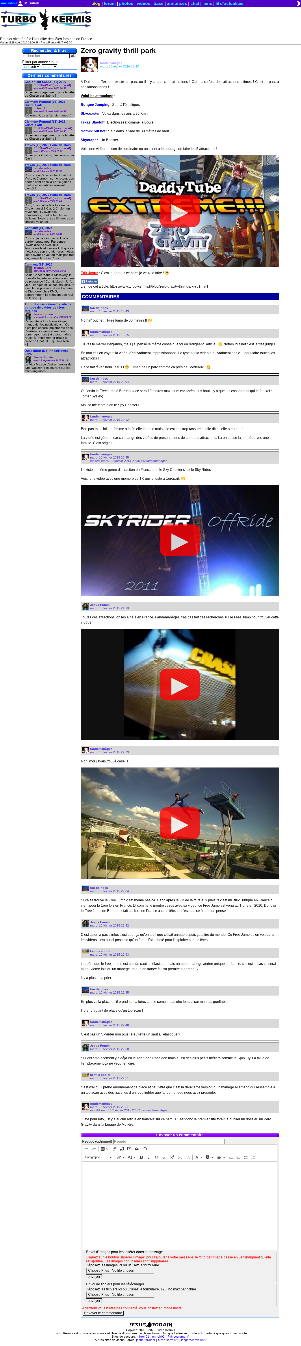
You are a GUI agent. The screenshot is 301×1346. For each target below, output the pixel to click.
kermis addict (100, 951)
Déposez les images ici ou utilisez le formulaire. (123, 1265)
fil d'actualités (229, 3)
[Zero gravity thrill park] (89, 282)
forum (110, 3)
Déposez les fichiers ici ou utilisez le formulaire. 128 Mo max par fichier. (141, 1289)
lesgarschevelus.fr (193, 1340)
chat (194, 3)
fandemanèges (111, 63)
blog (95, 3)
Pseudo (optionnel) (97, 1141)
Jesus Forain (100, 605)
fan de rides (99, 308)
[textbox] (179, 1205)
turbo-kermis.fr (168, 1340)
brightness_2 (298, 3)
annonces (177, 3)
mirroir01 (143, 1336)
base (159, 3)
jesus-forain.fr (145, 1340)
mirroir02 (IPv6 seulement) (170, 1336)
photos (126, 3)
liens (207, 3)
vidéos (143, 3)
